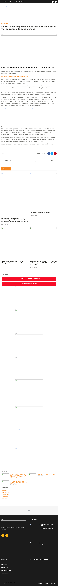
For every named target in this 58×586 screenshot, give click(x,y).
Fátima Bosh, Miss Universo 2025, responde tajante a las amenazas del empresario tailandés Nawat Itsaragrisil (14, 220)
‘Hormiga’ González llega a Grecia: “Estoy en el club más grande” (13, 262)
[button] (2, 17)
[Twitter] (56, 2)
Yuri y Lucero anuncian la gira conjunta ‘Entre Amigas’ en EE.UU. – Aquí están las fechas (43, 263)
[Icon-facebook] (53, 2)
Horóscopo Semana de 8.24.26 (40, 212)
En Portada (5, 23)
